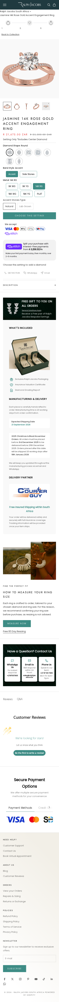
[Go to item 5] (46, 106)
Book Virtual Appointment (17, 856)
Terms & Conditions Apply (31, 310)
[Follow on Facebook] (4, 979)
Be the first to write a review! (29, 752)
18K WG (12, 194)
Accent (11, 174)
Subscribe (14, 968)
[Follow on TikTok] (43, 979)
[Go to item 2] (17, 106)
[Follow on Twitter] (12, 979)
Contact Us (9, 850)
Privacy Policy (10, 932)
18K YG (26, 194)
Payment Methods (20, 808)
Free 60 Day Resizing (14, 631)
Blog (5, 870)
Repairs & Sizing (12, 896)
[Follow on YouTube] (36, 979)
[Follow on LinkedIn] (51, 979)
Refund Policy (10, 916)
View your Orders (12, 890)
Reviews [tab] (8, 699)
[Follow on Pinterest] (28, 979)
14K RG (39, 186)
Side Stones (28, 174)
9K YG (25, 186)
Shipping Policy (11, 921)
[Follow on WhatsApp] (4, 983)
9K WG (11, 186)
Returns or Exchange (14, 901)
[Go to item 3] (26, 106)
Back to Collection (10, 34)
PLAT (39, 194)
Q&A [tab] (20, 699)
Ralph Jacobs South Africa (14, 11)
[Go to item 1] (7, 106)
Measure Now (16, 623)
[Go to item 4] (36, 106)
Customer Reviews (13, 876)
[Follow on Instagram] (20, 979)
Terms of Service (12, 926)
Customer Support (13, 845)
